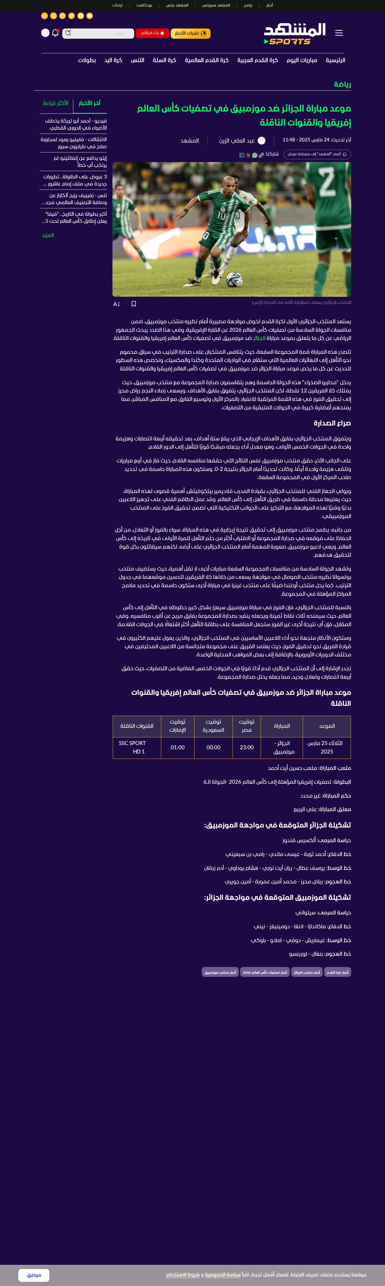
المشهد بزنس (177, 5)
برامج (248, 5)
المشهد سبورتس (216, 5)
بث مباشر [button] (150, 33)
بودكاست (144, 5)
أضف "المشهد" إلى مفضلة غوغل (314, 154)
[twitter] (248, 155)
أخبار (269, 5)
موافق (34, 1275)
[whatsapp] (254, 155)
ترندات (117, 5)
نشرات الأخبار (187, 33)
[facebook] (241, 155)
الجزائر (259, 338)
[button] (192, 84)
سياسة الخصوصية (223, 1275)
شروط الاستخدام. (183, 1275)
